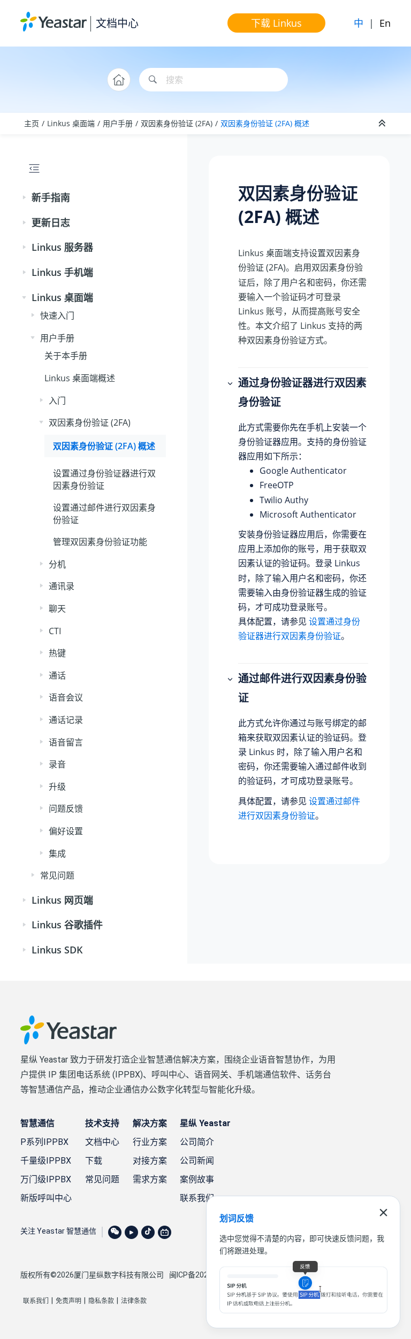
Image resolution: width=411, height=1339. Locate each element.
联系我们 (197, 1198)
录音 (57, 764)
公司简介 (197, 1142)
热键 (57, 653)
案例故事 (197, 1179)
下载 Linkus (276, 23)
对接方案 (150, 1161)
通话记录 (66, 720)
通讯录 (61, 586)
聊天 (57, 608)
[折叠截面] (383, 124)
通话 (57, 675)
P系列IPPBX (44, 1142)
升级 (57, 786)
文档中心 (117, 23)
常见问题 (57, 875)
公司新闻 (197, 1161)
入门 (57, 400)
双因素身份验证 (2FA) (176, 123)
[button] (25, 198)
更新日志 (51, 222)
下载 (93, 1161)
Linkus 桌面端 (71, 123)
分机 (57, 564)
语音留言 (66, 742)
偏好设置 (66, 831)
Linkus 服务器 (62, 247)
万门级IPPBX (45, 1179)
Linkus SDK (57, 949)
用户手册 (118, 123)
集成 (57, 853)
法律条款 (134, 1301)
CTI (55, 631)
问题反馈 (66, 808)
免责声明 (68, 1301)
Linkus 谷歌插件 (67, 924)
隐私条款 (101, 1301)
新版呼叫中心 (46, 1198)
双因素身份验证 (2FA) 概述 (264, 123)
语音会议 (66, 697)
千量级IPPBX (45, 1161)
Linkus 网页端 (62, 900)
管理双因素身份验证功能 (100, 542)
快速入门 (57, 315)
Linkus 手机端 (62, 272)
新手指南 (51, 197)
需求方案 (150, 1179)
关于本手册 (65, 355)
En (385, 23)
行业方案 (150, 1142)
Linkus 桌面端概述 (79, 378)
